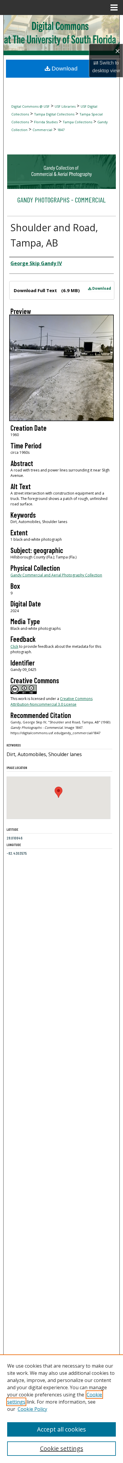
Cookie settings (61, 1448)
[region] (61, 1408)
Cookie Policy (32, 1409)
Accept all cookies (61, 1429)
